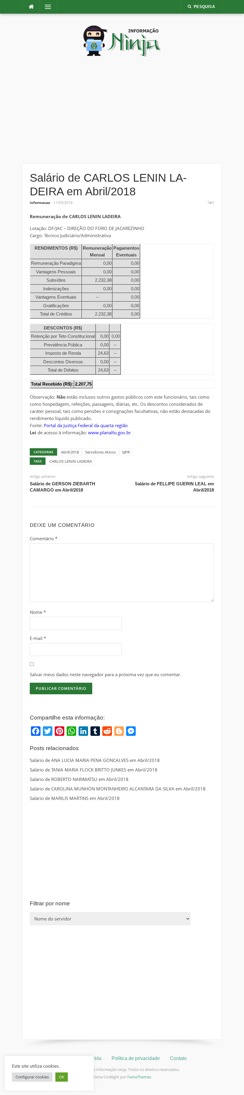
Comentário (43, 538)
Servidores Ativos (100, 452)
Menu (45, 7)
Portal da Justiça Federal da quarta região (86, 425)
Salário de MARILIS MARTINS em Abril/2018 (75, 798)
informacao (40, 202)
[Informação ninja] (122, 41)
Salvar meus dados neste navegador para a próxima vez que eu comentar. (105, 674)
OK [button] (61, 1077)
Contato (178, 1058)
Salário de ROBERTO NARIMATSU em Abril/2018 (79, 779)
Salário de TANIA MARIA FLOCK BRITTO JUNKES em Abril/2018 (93, 770)
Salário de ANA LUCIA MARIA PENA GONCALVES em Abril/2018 (95, 760)
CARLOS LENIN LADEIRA (70, 461)
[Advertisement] (122, 110)
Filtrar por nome (50, 903)
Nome (38, 612)
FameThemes (139, 1077)
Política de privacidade (136, 1058)
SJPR (126, 452)
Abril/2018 (70, 452)
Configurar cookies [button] (32, 1077)
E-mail (38, 638)
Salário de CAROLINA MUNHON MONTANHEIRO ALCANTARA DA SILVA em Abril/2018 (118, 789)
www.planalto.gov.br (109, 432)
